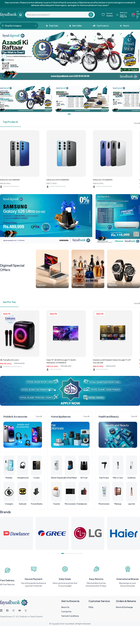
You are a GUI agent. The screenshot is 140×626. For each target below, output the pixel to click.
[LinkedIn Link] (1, 610)
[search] (56, 14)
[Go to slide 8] (71, 553)
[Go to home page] (20, 14)
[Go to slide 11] (76, 553)
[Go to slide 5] (66, 553)
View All (137, 123)
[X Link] (26, 610)
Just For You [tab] (9, 301)
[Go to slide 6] (68, 553)
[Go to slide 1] (58, 553)
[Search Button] (90, 14)
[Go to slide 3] (61, 553)
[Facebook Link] (7, 610)
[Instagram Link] (13, 610)
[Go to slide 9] (73, 553)
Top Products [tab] (10, 121)
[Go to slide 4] (64, 553)
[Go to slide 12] (78, 553)
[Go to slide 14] (81, 553)
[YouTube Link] (19, 610)
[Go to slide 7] (70, 553)
